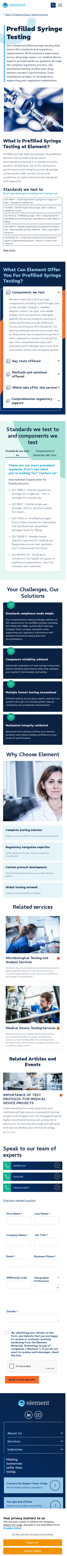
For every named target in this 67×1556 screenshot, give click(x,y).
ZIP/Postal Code (16, 1277)
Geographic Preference (41, 1279)
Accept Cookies (32, 1551)
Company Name (16, 1235)
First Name (13, 1213)
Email (9, 1256)
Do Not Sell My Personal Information (33, 1534)
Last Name (41, 1213)
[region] (32, 1532)
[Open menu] (60, 5)
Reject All (32, 1542)
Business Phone (44, 1256)
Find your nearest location (19, 1200)
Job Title (40, 1235)
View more (9, 250)
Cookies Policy (12, 1528)
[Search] (53, 5)
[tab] (19, 453)
